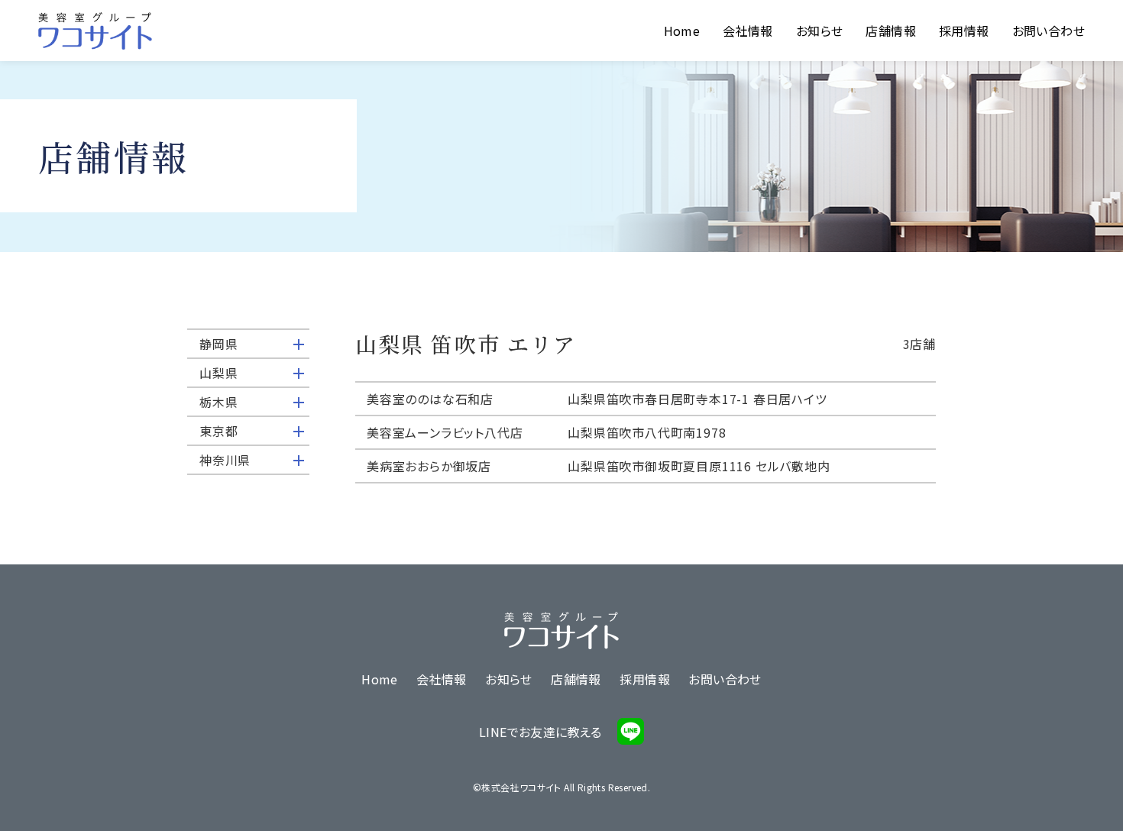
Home (682, 30)
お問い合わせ (1048, 30)
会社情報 (748, 30)
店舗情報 (891, 30)
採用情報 (964, 30)
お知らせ (819, 30)
